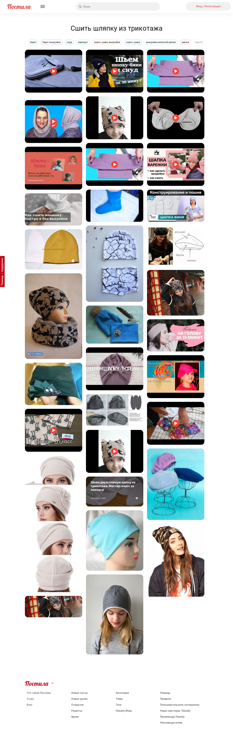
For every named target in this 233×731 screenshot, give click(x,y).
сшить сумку (133, 42)
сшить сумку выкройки (107, 42)
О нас (30, 698)
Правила (165, 698)
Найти (144, 6)
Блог (29, 704)
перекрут (83, 42)
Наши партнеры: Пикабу (175, 710)
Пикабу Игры (124, 710)
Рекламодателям (171, 722)
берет (33, 42)
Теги (118, 704)
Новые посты (79, 692)
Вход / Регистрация (208, 6)
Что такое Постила (39, 692)
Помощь (165, 692)
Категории (122, 692)
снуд (69, 42)
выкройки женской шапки (161, 42)
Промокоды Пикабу (172, 716)
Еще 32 (199, 42)
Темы (119, 698)
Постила (19, 6)
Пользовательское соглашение (179, 704)
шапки (185, 42)
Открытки (77, 704)
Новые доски (79, 698)
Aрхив (74, 716)
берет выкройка (51, 42)
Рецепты (76, 710)
